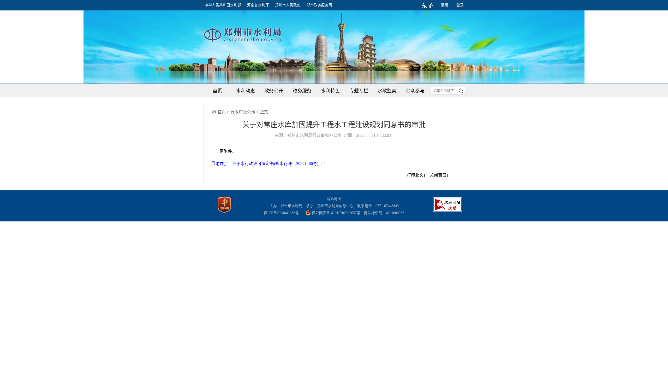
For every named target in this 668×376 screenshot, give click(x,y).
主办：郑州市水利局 (286, 206)
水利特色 (330, 90)
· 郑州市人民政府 (287, 5)
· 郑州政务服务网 (318, 5)
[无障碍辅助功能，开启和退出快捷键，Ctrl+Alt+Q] (427, 6)
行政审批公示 (242, 112)
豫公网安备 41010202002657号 (335, 213)
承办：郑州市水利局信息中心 (330, 206)
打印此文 (415, 175)
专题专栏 (358, 90)
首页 (217, 90)
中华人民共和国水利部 (223, 5)
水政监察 (387, 90)
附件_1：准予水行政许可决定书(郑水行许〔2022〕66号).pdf (270, 163)
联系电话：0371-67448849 (378, 206)
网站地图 (334, 199)
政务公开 (273, 90)
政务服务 (302, 90)
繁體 (444, 5)
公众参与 (415, 90)
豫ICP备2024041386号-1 (283, 213)
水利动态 (245, 90)
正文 (264, 112)
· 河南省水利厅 (257, 5)
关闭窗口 (438, 175)
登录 (460, 5)
